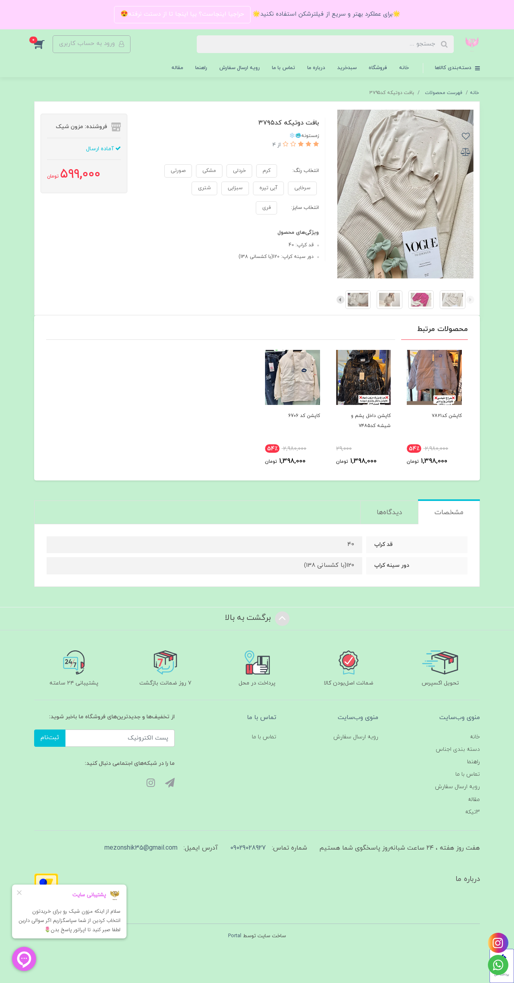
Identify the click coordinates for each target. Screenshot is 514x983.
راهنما (201, 68)
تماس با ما (283, 68)
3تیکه (472, 812)
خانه (404, 68)
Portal (234, 936)
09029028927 (248, 848)
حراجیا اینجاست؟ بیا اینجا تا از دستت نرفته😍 (182, 14)
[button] (43, 44)
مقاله (177, 68)
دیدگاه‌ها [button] (389, 512)
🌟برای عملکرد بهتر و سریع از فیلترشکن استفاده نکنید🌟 (325, 14)
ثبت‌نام (50, 738)
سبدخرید (347, 68)
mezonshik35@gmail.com (140, 848)
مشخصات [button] (448, 512)
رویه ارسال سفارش (239, 68)
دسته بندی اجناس (458, 749)
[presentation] (470, 300)
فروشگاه (378, 68)
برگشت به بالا (249, 617)
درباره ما (316, 68)
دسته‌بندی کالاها (454, 68)
